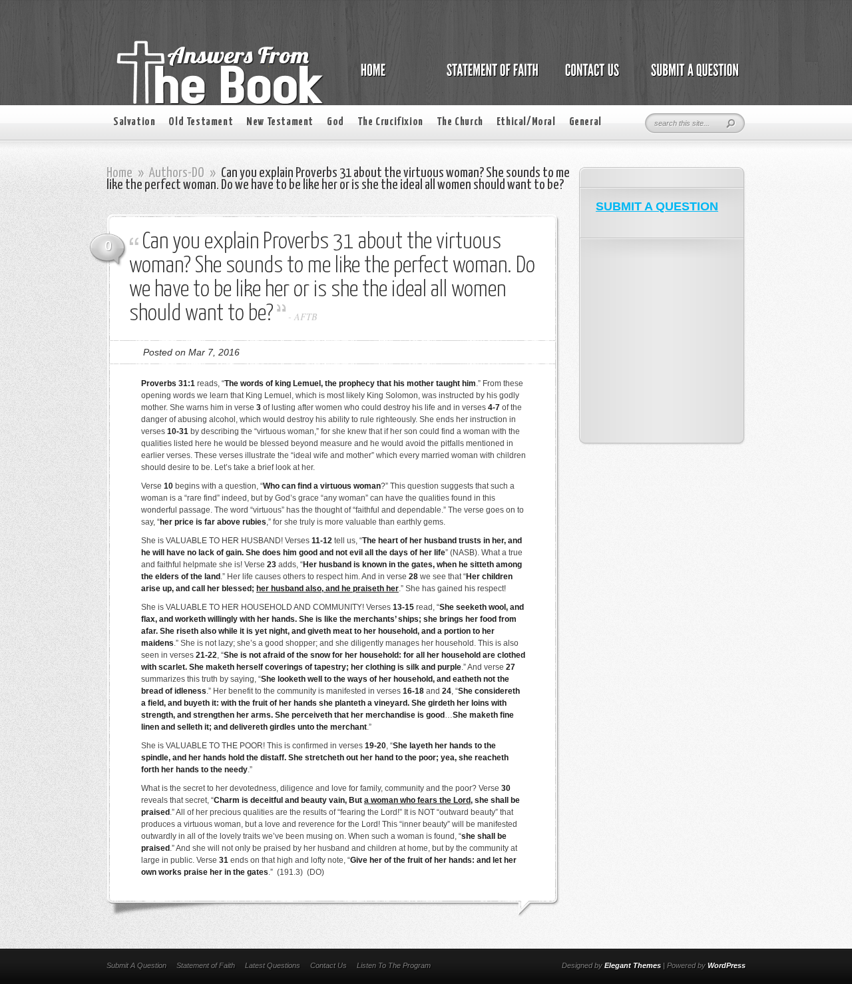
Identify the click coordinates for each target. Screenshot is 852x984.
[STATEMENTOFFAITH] (489, 77)
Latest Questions (272, 965)
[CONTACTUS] (591, 77)
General (585, 122)
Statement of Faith (205, 965)
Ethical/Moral (526, 122)
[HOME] (387, 77)
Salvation (134, 122)
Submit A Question (136, 965)
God (335, 122)
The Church (460, 122)
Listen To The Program (394, 965)
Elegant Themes (632, 965)
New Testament (280, 122)
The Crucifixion (390, 122)
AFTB (306, 316)
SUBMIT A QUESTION (657, 206)
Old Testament (200, 122)
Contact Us (328, 965)
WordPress (727, 965)
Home (119, 173)
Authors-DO (176, 173)
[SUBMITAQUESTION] (691, 77)
